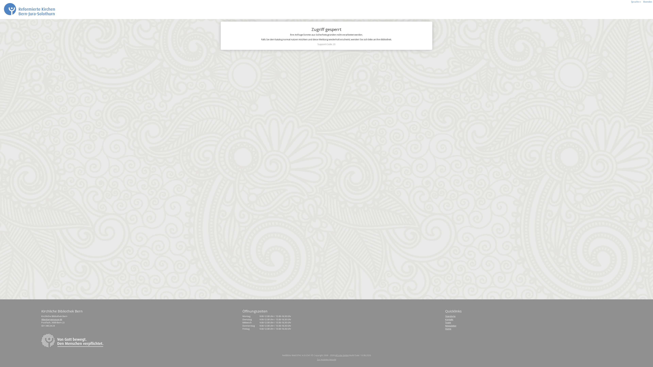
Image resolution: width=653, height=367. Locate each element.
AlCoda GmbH (342, 355)
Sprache (635, 1)
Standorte (450, 316)
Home (448, 328)
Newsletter (450, 325)
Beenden (647, 1)
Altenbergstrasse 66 (51, 319)
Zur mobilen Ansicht (326, 359)
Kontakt (449, 319)
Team (448, 322)
